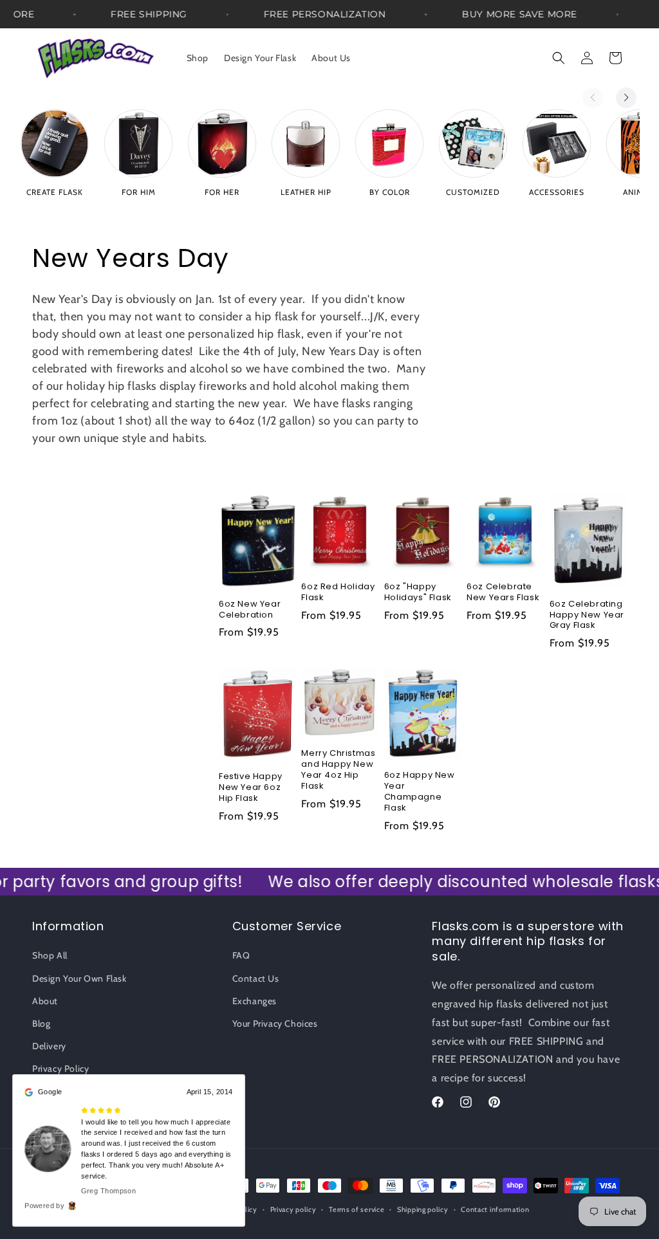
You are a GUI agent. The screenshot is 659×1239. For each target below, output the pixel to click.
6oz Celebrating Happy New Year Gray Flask (587, 615)
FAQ (241, 955)
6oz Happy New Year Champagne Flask (419, 792)
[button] (558, 58)
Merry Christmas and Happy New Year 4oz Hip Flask (338, 770)
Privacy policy (293, 1209)
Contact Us (255, 978)
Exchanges (254, 1001)
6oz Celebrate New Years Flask (503, 592)
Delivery (49, 1046)
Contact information (495, 1209)
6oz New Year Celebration (250, 610)
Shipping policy (423, 1209)
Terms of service (356, 1209)
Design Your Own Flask (79, 978)
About (45, 1001)
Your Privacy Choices (275, 1023)
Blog (41, 1023)
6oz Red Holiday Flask (338, 592)
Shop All (50, 955)
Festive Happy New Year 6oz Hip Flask (251, 787)
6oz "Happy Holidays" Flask (418, 592)
